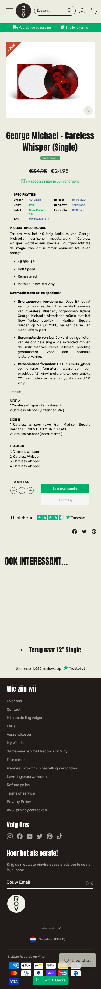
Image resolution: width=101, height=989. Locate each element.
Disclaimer (16, 760)
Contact (13, 709)
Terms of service (21, 793)
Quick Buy (65, 500)
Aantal (22, 482)
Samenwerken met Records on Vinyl (37, 751)
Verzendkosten (19, 734)
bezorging (43, 27)
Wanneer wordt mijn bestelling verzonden (42, 768)
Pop (31, 204)
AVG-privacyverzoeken (27, 810)
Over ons (14, 701)
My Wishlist (16, 743)
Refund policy (18, 785)
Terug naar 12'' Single (54, 650)
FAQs (11, 726)
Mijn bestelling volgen (25, 718)
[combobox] (52, 10)
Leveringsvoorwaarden (27, 776)
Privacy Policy (19, 801)
